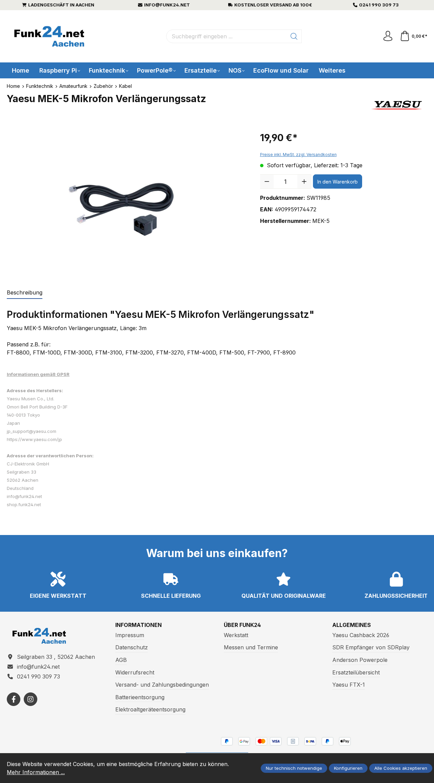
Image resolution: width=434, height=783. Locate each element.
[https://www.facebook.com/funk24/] (13, 699)
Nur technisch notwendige (294, 768)
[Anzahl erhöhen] (304, 181)
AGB (121, 659)
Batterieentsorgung (139, 697)
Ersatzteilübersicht (356, 672)
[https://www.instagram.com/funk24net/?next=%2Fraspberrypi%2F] (30, 699)
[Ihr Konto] (388, 36)
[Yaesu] (397, 105)
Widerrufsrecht (134, 672)
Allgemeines (351, 625)
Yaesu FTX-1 (348, 684)
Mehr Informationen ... (36, 772)
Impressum (129, 635)
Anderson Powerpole (360, 659)
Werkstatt (236, 635)
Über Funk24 (242, 625)
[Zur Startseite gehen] (49, 36)
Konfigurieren (348, 768)
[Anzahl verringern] (267, 181)
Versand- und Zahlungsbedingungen (162, 684)
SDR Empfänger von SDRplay (371, 647)
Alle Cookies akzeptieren (400, 768)
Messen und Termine (251, 647)
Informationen (138, 625)
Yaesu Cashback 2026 (360, 635)
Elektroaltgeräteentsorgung (150, 709)
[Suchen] (294, 36)
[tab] (24, 293)
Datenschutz (131, 647)
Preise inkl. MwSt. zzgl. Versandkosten (298, 154)
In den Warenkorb (337, 182)
